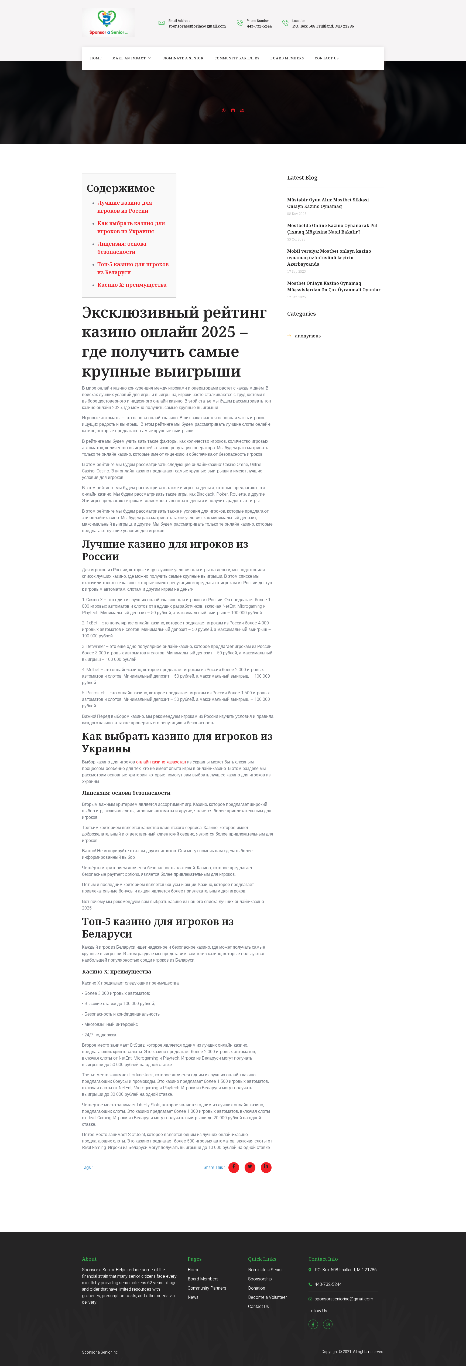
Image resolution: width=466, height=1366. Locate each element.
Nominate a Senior (183, 58)
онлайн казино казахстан (161, 762)
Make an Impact (129, 58)
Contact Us (327, 58)
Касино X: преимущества (132, 284)
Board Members (287, 58)
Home (96, 58)
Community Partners (236, 58)
